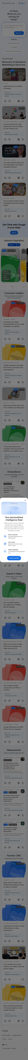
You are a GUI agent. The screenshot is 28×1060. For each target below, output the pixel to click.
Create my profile (14, 558)
